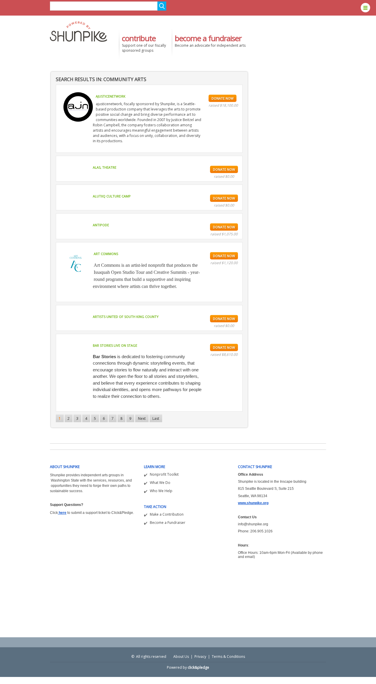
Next (142, 418)
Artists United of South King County (126, 316)
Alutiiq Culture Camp (112, 196)
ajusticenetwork (110, 96)
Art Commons (106, 254)
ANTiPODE (101, 225)
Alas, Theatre (104, 167)
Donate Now (223, 98)
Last (155, 418)
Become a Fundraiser (167, 522)
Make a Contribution (167, 514)
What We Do (160, 482)
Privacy (200, 656)
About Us (181, 656)
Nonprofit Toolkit (164, 474)
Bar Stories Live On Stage (115, 345)
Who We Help (161, 490)
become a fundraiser (208, 38)
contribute (139, 38)
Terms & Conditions (228, 656)
